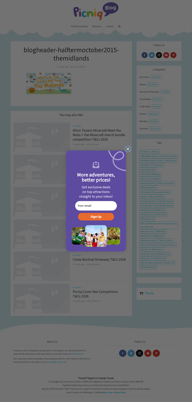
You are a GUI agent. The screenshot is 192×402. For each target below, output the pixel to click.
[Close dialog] (127, 149)
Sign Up (96, 217)
